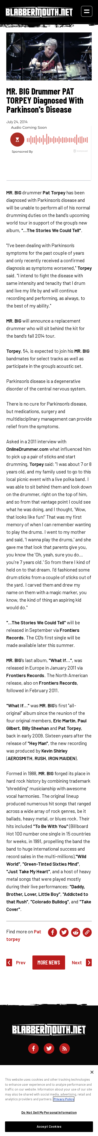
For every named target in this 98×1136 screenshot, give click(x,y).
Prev (21, 962)
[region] (49, 1100)
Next (77, 962)
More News (48, 962)
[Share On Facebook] (52, 932)
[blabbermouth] (39, 16)
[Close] (91, 1072)
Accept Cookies (49, 1126)
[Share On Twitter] (64, 932)
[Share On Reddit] (75, 932)
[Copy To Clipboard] (87, 932)
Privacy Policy (64, 1099)
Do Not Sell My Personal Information (49, 1112)
